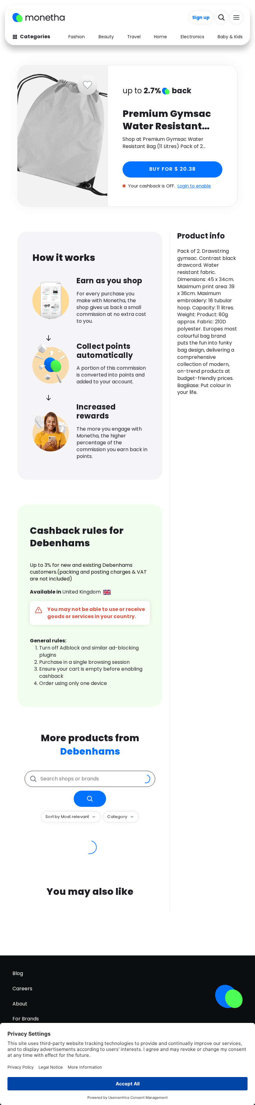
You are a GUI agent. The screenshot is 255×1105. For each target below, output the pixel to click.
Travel (134, 37)
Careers (22, 988)
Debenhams (90, 751)
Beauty (106, 37)
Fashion (76, 37)
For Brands (25, 1018)
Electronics (192, 37)
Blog (17, 973)
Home (160, 37)
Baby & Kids (230, 37)
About (19, 1003)
